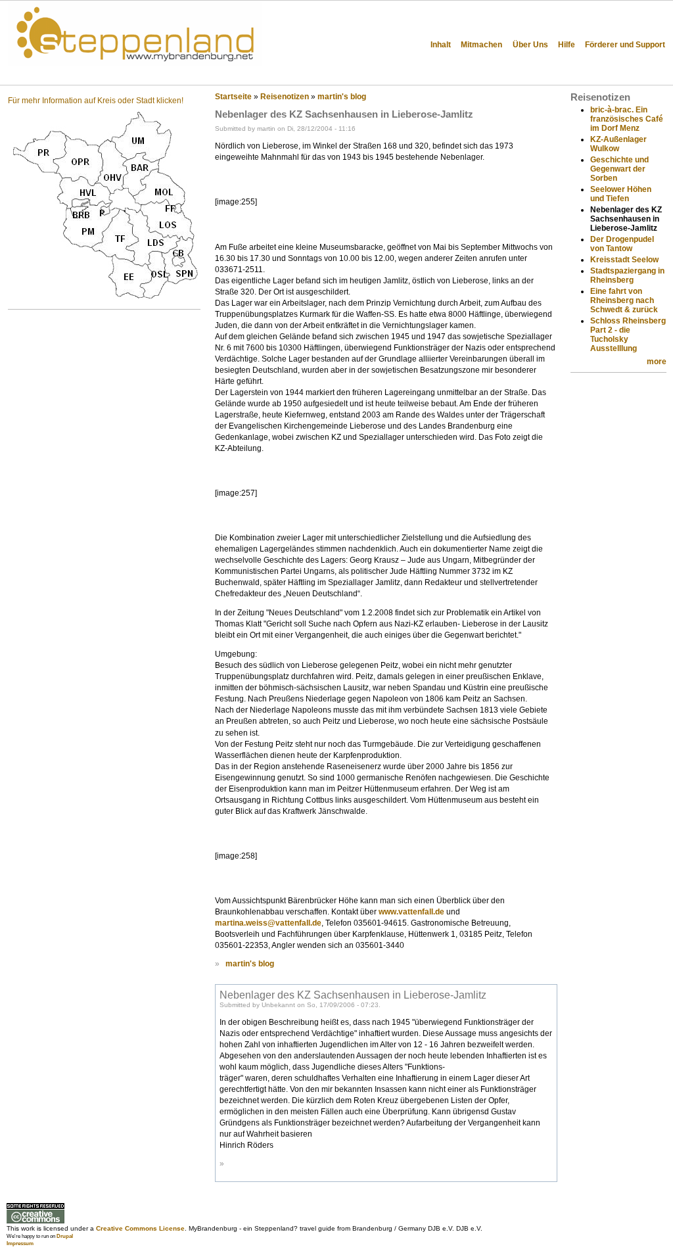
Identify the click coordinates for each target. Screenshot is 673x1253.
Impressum (20, 1243)
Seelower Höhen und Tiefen (620, 194)
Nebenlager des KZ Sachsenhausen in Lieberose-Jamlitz (353, 995)
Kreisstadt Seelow (624, 259)
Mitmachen (481, 44)
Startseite (233, 96)
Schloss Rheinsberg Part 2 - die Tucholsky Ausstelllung (628, 334)
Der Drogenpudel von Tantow (622, 244)
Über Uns (530, 44)
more (656, 361)
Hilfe (566, 44)
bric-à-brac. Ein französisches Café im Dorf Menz (626, 119)
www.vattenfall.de (411, 911)
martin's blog (341, 96)
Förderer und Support (625, 44)
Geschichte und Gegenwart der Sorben (619, 169)
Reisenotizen (284, 96)
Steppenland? (52, 75)
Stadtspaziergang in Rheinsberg (627, 275)
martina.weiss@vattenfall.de (268, 923)
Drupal (65, 1236)
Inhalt (440, 44)
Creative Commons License (140, 1228)
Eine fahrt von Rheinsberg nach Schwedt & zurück (624, 300)
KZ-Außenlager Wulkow (618, 144)
